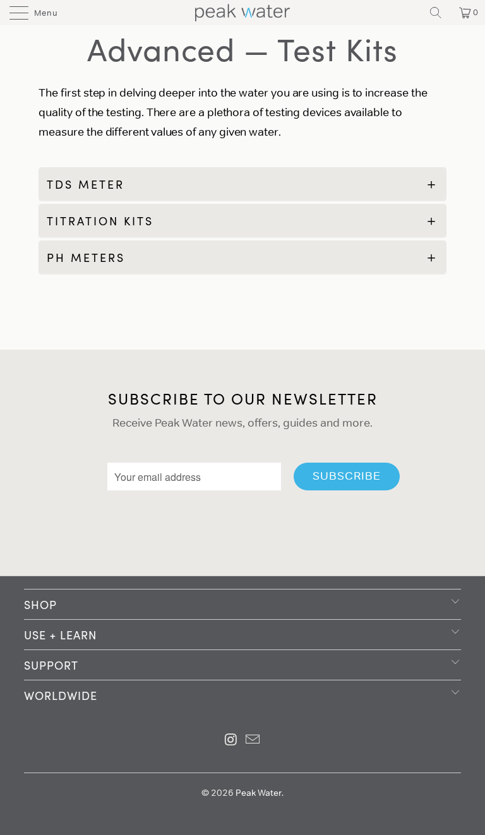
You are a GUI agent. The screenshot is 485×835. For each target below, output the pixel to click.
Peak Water (259, 792)
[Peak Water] (242, 12)
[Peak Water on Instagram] (231, 740)
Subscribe (347, 476)
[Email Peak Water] (253, 740)
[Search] (440, 12)
